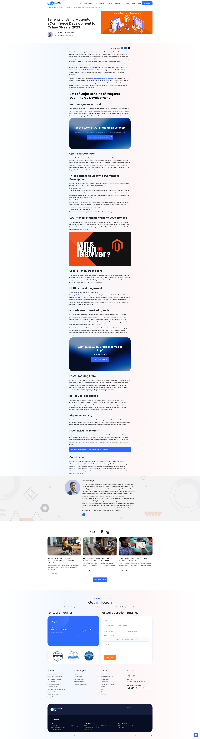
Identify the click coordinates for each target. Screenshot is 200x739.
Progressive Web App (80, 684)
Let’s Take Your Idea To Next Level (99, 137)
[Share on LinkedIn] (125, 48)
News (102, 689)
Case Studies (105, 679)
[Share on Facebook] (122, 48)
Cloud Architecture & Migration (56, 689)
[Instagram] (127, 711)
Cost (133, 3)
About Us (103, 674)
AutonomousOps (79, 681)
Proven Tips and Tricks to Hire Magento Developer (93, 450)
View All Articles (99, 580)
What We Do (88, 3)
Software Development (54, 679)
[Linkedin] (83, 514)
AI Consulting (51, 681)
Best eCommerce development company (82, 420)
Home (49, 7)
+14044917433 (132, 676)
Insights (103, 687)
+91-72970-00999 (56, 729)
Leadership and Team (107, 676)
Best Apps (118, 3)
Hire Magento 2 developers (117, 183)
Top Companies (99, 3)
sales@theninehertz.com (59, 622)
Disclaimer (118, 735)
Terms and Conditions (128, 735)
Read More (52, 573)
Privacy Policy (109, 735)
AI (80, 3)
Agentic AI (77, 674)
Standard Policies (141, 735)
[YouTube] (141, 711)
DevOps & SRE (51, 692)
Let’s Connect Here (99, 359)
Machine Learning (79, 679)
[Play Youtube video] (100, 249)
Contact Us (147, 3)
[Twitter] (134, 711)
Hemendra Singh (68, 35)
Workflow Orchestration (54, 694)
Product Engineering (53, 684)
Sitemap (149, 735)
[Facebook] (130, 711)
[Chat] (196, 735)
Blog (139, 3)
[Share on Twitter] (129, 48)
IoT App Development (54, 697)
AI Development (52, 687)
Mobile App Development (55, 676)
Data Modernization (53, 674)
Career (103, 692)
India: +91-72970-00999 (59, 630)
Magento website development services (104, 78)
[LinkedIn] (137, 711)
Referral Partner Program (108, 684)
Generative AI (78, 676)
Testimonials (104, 681)
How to (110, 3)
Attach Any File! (109, 636)
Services (51, 670)
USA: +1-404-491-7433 (58, 633)
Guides (127, 3)
